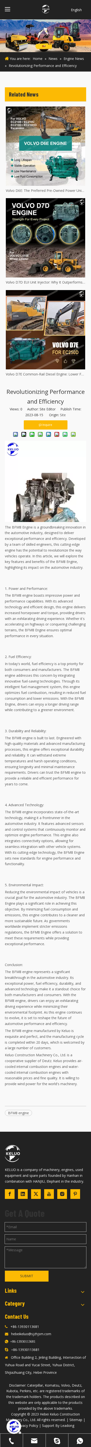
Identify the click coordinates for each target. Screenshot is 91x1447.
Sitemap (75, 1419)
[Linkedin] (23, 1194)
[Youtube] (49, 1194)
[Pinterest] (75, 1194)
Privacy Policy (27, 1425)
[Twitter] (36, 1194)
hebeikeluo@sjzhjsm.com (31, 1334)
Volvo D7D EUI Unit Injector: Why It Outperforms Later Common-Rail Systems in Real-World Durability (45, 282)
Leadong (67, 1425)
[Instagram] (62, 1194)
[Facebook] (10, 1194)
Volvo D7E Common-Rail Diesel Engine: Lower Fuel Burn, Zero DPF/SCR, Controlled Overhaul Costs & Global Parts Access (45, 374)
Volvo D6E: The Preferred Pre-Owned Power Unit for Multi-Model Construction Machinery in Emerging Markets (45, 190)
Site (63, 415)
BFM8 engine (18, 1113)
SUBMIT (26, 1276)
